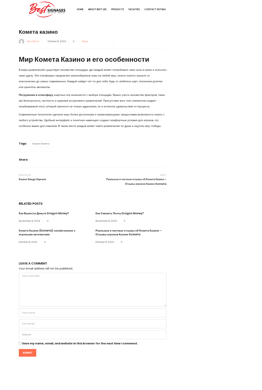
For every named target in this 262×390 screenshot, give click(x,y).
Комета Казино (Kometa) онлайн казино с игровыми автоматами (47, 232)
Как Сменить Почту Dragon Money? (120, 213)
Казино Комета (40, 143)
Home (80, 9)
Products (117, 9)
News (85, 41)
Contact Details (155, 9)
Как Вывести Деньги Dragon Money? (44, 213)
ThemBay (167, 384)
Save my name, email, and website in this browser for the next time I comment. (80, 343)
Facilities (134, 9)
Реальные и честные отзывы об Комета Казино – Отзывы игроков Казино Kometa (129, 232)
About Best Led (97, 9)
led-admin (33, 41)
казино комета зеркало (132, 75)
